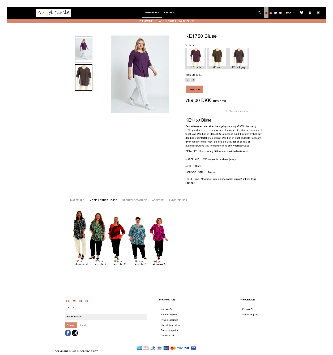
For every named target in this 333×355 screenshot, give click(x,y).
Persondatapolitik (169, 330)
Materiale (77, 200)
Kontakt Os (166, 309)
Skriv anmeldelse (238, 111)
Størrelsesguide (169, 314)
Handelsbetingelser (170, 325)
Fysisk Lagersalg (169, 320)
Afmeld (83, 325)
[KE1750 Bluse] (140, 74)
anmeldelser (212, 111)
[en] (275, 12)
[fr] (280, 12)
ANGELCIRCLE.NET (87, 351)
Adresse (158, 200)
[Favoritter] (301, 12)
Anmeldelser (178, 200)
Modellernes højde (103, 200)
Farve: (192, 45)
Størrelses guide (134, 200)
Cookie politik (167, 335)
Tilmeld (70, 325)
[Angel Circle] (53, 12)
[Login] (310, 12)
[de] (270, 12)
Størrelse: (193, 74)
